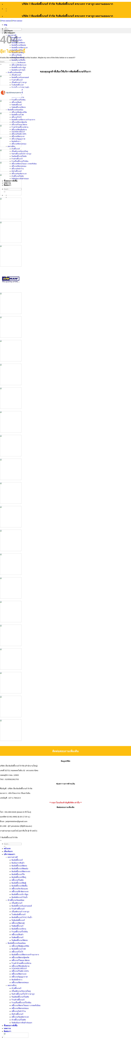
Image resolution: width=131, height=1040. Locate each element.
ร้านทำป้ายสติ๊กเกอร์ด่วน (21, 963)
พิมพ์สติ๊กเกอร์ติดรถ (19, 866)
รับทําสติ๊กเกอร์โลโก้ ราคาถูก (23, 994)
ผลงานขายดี (13, 857)
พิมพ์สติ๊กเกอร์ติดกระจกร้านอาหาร (23, 120)
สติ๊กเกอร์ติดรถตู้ (18, 923)
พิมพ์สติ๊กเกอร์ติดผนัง (19, 45)
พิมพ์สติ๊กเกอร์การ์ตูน (19, 67)
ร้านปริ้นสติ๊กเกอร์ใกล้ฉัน (20, 161)
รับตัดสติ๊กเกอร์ (17, 937)
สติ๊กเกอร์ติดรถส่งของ (20, 983)
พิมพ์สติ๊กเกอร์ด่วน (19, 929)
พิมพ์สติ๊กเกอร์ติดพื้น (18, 60)
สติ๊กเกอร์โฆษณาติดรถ (21, 960)
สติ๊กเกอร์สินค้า (18, 935)
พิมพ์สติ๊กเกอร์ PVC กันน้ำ (20, 87)
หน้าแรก (7, 849)
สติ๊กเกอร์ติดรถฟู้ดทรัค (20, 957)
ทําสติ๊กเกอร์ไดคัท (19, 1020)
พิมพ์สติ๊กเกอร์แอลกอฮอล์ (22, 906)
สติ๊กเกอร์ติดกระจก (18, 136)
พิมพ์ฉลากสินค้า (18, 863)
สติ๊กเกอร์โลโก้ (17, 952)
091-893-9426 (10, 812)
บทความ (7, 1028)
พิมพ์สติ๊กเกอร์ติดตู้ (19, 883)
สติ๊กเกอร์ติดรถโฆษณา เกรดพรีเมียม (24, 164)
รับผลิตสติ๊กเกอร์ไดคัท (20, 997)
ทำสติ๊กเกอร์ (16, 149)
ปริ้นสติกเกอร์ (16, 75)
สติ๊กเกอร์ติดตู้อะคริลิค (20, 946)
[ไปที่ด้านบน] (1, 840)
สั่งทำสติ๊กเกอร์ (17, 1014)
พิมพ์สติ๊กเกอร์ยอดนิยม (17, 943)
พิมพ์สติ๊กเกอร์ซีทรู (19, 877)
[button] (5, 25)
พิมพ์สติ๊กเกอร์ (17, 860)
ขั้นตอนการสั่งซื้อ (10, 1026)
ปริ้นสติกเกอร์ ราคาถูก (20, 912)
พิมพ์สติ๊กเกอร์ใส (18, 874)
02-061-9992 (12, 817)
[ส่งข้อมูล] (1, 64)
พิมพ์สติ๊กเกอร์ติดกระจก (20, 47)
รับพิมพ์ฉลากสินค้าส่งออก (22, 1023)
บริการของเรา (9, 33)
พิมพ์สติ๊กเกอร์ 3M (19, 949)
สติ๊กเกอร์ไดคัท (17, 55)
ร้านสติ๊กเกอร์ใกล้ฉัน (18, 100)
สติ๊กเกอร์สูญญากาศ (20, 977)
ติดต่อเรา (7, 1031)
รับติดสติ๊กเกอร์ (17, 926)
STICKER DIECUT (19, 968)
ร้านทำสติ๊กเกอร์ (18, 909)
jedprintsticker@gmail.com (16, 821)
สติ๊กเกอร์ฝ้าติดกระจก (19, 65)
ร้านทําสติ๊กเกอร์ (18, 1000)
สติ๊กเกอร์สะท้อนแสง (19, 62)
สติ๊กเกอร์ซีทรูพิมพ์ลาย (20, 966)
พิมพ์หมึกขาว (17, 980)
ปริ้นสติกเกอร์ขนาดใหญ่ (21, 991)
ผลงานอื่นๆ (12, 985)
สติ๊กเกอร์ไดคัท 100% (20, 971)
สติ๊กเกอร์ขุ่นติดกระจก (19, 173)
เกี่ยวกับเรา (8, 31)
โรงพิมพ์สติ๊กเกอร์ (18, 914)
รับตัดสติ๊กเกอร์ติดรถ (20, 940)
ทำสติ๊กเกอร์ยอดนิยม (15, 72)
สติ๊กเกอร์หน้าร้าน (19, 1011)
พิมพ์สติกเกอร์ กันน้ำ (18, 70)
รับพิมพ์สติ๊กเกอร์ (18, 920)
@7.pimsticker (14, 826)
